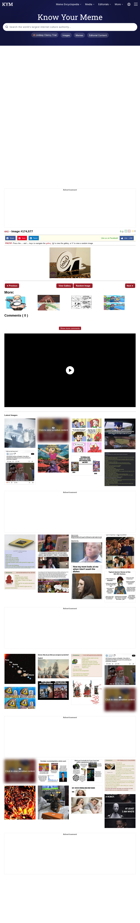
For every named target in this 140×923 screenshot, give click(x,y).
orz (6, 231)
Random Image (83, 286)
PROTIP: (8, 243)
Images (66, 35)
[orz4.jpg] (70, 262)
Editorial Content (98, 35)
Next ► (130, 286)
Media (88, 4)
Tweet (34, 238)
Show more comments (70, 328)
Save (23, 238)
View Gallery (65, 286)
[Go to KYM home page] (7, 5)
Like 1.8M (127, 238)
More (117, 4)
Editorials (103, 4)
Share (11, 238)
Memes (79, 35)
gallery (48, 243)
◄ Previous (11, 286)
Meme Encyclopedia (67, 4)
